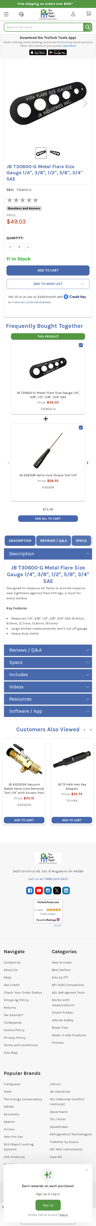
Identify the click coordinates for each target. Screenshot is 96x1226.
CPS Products (14, 1157)
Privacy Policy (14, 1038)
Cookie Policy (14, 1030)
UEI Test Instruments (66, 1149)
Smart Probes (62, 1012)
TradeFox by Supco (64, 1142)
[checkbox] (81, 345)
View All (56, 1157)
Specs (81, 540)
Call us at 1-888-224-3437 (48, 879)
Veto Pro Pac (13, 1137)
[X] (57, 891)
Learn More (69, 45)
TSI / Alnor (58, 1119)
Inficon (55, 1084)
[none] (48, 103)
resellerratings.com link (48, 919)
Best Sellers (61, 970)
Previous (10, 103)
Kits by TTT (60, 977)
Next (85, 103)
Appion (9, 1122)
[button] (48, 284)
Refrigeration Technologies (71, 1134)
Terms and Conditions (21, 1045)
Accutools (11, 1114)
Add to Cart (24, 820)
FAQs (7, 977)
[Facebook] (30, 891)
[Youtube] (39, 891)
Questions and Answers (24, 208)
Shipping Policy (16, 1000)
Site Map (11, 1053)
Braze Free (60, 1027)
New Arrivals (62, 962)
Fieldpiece (12, 1084)
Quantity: (14, 238)
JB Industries (60, 1091)
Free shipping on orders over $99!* (45, 4)
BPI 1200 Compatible (68, 985)
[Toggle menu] (6, 14)
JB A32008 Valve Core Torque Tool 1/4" (48, 475)
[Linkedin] (66, 891)
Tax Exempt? (13, 1015)
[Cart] (89, 14)
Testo (8, 1091)
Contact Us (12, 962)
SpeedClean (59, 1127)
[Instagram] (48, 891)
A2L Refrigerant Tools (68, 992)
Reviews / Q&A (53, 540)
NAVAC (9, 1107)
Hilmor (9, 1129)
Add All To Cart (48, 518)
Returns (10, 1007)
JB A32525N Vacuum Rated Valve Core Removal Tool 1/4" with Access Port (24, 788)
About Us (11, 970)
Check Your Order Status (23, 992)
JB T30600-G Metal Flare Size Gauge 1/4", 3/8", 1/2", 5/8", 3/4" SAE (48, 395)
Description (20, 540)
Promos (58, 1043)
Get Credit (12, 985)
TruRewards (13, 1023)
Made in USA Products (69, 1035)
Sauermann (59, 1112)
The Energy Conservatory (23, 1099)
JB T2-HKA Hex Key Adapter (72, 786)
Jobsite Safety (62, 1020)
